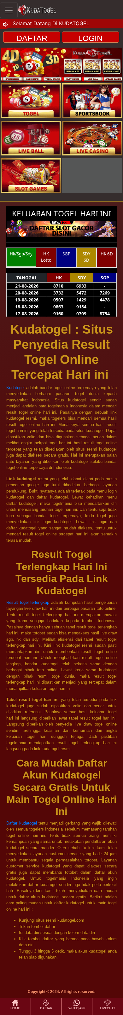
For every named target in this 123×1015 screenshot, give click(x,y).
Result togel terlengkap (27, 602)
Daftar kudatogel (21, 823)
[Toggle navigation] (9, 10)
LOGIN (90, 38)
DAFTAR (31, 38)
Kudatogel (15, 387)
